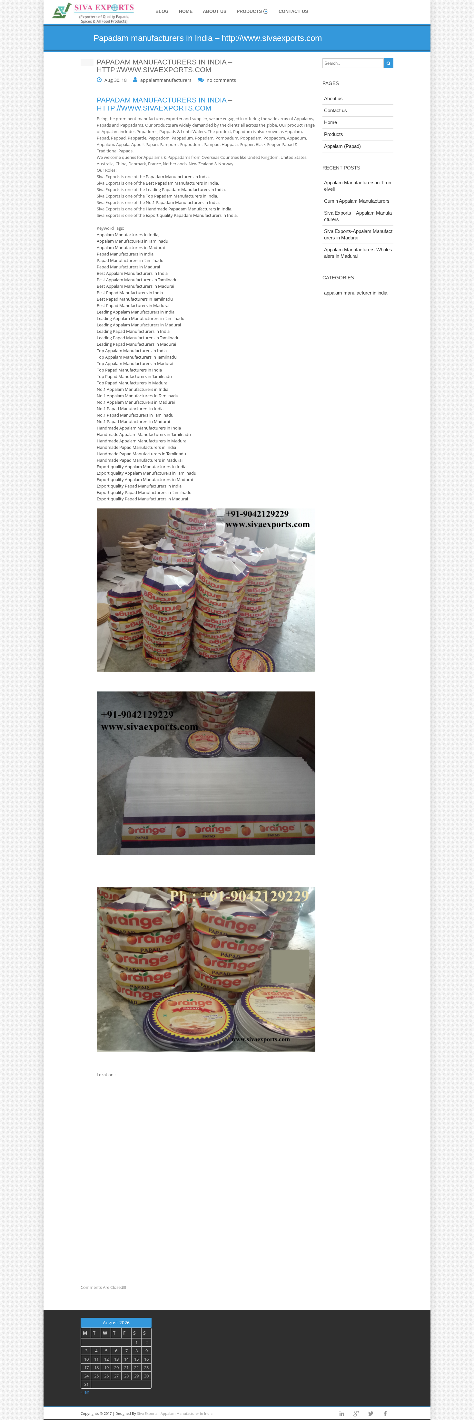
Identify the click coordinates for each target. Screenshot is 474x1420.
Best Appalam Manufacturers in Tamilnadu (137, 280)
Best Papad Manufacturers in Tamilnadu (135, 299)
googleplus (356, 1413)
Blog (162, 11)
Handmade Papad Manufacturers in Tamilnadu (141, 454)
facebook (385, 1413)
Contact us (293, 11)
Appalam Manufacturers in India (127, 234)
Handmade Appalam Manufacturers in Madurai (142, 441)
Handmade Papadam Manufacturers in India (188, 209)
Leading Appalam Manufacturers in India (135, 312)
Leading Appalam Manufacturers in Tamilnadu (140, 318)
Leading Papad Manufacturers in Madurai (136, 344)
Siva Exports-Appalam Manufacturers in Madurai (358, 234)
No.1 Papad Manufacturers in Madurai (133, 421)
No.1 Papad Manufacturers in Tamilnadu (135, 415)
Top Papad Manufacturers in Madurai (132, 383)
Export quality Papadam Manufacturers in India (191, 215)
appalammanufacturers (166, 80)
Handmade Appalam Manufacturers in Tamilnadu (144, 434)
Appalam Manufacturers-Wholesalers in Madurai (358, 253)
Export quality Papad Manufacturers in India (139, 486)
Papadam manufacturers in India (161, 100)
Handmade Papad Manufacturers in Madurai (140, 460)
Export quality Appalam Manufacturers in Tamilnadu (146, 473)
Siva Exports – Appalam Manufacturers (358, 216)
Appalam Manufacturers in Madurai (131, 247)
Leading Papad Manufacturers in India (133, 331)
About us (214, 11)
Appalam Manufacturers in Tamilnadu (132, 241)
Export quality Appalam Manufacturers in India (141, 466)
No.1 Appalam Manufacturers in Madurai (136, 402)
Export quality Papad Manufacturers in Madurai (142, 499)
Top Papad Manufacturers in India (129, 370)
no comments (221, 80)
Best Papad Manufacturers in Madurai (133, 305)
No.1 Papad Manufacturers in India (130, 408)
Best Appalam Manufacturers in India (132, 273)
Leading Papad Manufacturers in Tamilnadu (138, 338)
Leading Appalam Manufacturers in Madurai (139, 325)
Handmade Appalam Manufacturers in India (139, 428)
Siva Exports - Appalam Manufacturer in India (174, 1413)
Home (186, 11)
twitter (370, 1413)
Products (249, 11)
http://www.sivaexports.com (154, 108)
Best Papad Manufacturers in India (130, 292)
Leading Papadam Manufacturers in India (185, 189)
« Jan (85, 1392)
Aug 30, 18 (115, 80)
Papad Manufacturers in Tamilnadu (130, 260)
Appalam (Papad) (342, 146)
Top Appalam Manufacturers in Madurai (135, 363)
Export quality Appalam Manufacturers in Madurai (145, 479)
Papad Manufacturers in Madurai (128, 267)
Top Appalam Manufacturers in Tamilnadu (137, 357)
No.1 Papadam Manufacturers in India (182, 202)
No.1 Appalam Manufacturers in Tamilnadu (137, 396)
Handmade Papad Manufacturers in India (136, 447)
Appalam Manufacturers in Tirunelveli (357, 186)
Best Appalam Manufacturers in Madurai (135, 286)
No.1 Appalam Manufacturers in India (132, 389)
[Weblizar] (93, 13)
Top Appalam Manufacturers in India (132, 350)
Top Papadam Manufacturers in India (181, 196)
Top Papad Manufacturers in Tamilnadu (134, 376)
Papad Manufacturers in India (125, 254)
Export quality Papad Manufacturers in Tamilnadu (144, 492)
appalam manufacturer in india (355, 292)
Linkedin (341, 1413)
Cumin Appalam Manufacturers (357, 201)
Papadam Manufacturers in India (177, 176)
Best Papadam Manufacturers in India (182, 183)
